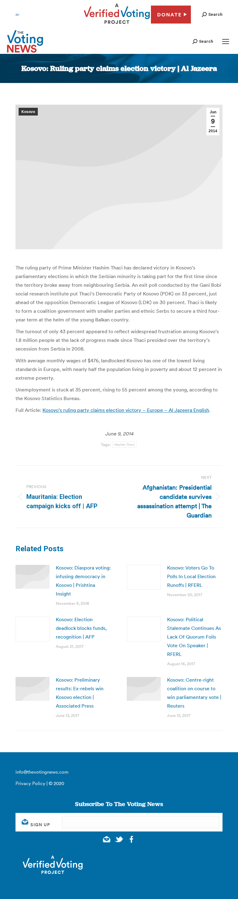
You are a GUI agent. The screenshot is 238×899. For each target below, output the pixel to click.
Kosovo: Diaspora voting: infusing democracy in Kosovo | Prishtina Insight (83, 581)
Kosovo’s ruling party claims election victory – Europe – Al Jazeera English (125, 410)
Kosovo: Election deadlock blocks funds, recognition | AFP (81, 628)
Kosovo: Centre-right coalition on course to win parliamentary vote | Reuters (194, 693)
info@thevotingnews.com (41, 772)
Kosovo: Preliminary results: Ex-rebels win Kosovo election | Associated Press (80, 693)
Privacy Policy (30, 783)
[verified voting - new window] (117, 25)
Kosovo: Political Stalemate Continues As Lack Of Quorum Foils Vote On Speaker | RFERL (194, 636)
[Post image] (32, 577)
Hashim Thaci (124, 444)
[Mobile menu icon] (225, 41)
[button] (212, 14)
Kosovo (28, 112)
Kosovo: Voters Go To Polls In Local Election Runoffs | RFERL (191, 576)
